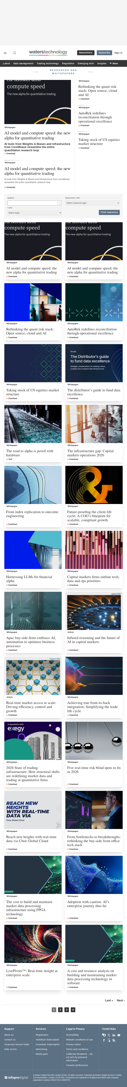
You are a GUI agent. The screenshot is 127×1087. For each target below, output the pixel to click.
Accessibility (72, 1034)
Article (71, 632)
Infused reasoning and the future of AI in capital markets (93, 640)
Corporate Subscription (48, 1044)
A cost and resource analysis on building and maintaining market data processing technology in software (92, 977)
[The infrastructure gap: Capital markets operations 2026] (94, 424)
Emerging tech (86, 63)
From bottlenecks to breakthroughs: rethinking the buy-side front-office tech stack (94, 841)
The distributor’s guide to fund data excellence (93, 392)
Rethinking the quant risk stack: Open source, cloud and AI (97, 90)
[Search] (14, 53)
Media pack (42, 1054)
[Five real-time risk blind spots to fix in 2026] (94, 741)
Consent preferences (77, 1065)
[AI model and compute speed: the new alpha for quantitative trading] (37, 102)
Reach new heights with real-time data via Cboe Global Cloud (31, 839)
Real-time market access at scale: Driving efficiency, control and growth (31, 707)
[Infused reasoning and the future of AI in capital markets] (94, 611)
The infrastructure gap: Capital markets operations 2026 (90, 453)
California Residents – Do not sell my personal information (79, 1057)
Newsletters (85, 52)
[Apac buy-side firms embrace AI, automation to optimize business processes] (33, 611)
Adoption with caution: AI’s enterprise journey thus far (88, 904)
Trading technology (48, 63)
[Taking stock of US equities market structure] (33, 363)
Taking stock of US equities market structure (99, 141)
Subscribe (104, 52)
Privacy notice (73, 1044)
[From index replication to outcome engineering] (33, 485)
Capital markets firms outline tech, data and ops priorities (93, 579)
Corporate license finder (16, 1044)
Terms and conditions (77, 1049)
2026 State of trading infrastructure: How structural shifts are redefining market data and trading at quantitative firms (33, 774)
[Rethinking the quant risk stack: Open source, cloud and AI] (33, 302)
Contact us (9, 1039)
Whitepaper (10, 127)
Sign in (118, 52)
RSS (114, 1040)
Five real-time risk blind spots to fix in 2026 (94, 770)
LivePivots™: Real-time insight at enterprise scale (32, 973)
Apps (109, 1040)
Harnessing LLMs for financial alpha (29, 579)
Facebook (104, 1040)
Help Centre (10, 1049)
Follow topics (104, 1035)
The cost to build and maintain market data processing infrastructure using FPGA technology (29, 908)
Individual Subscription (47, 1039)
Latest (6, 63)
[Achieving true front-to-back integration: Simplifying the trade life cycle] (94, 676)
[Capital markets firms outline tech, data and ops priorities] (94, 550)
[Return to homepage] (48, 55)
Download (11, 153)
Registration (42, 1034)
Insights (102, 63)
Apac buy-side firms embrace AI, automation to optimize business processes (31, 642)
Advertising (41, 1049)
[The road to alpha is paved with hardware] (33, 424)
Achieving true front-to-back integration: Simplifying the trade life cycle (92, 707)
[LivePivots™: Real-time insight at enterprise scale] (33, 944)
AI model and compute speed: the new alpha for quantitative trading (37, 135)
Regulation (68, 63)
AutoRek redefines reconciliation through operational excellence (95, 117)
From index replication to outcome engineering (32, 514)
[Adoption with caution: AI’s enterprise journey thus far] (94, 875)
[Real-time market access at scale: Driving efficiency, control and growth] (33, 676)
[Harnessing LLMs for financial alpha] (33, 550)
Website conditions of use (79, 1039)
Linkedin (114, 1035)
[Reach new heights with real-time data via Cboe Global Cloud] (33, 810)
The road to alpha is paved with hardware (29, 453)
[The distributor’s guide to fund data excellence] (94, 363)
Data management (23, 63)
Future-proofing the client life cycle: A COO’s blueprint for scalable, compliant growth (89, 516)
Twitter (109, 1035)
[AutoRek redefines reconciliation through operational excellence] (94, 302)
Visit (10, 459)
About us (8, 1034)
